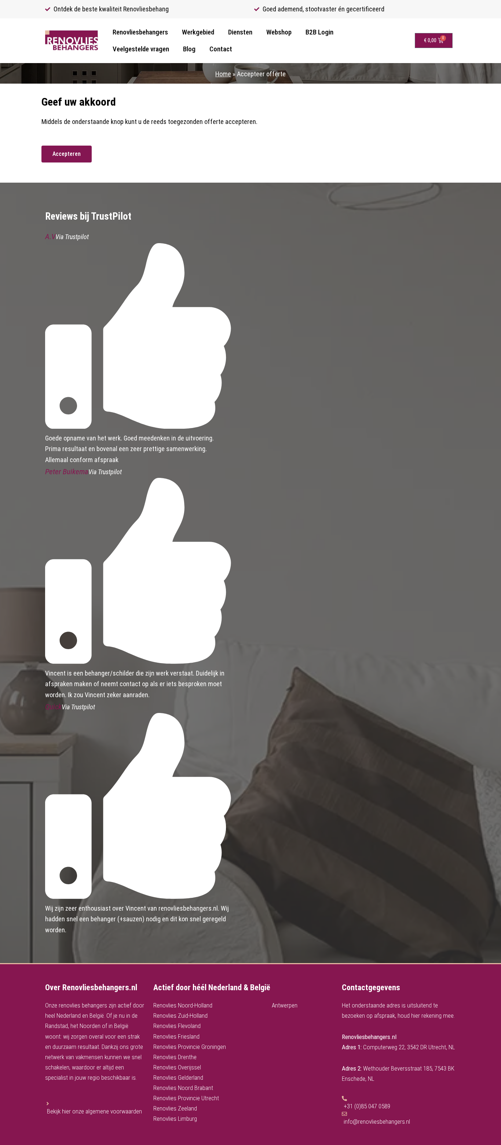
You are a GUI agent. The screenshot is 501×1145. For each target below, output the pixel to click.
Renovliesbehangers (140, 32)
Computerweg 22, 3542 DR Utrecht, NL (409, 1047)
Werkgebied (198, 32)
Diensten (240, 32)
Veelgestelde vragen (141, 49)
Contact (220, 49)
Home (223, 74)
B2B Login (319, 32)
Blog (189, 49)
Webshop (279, 32)
